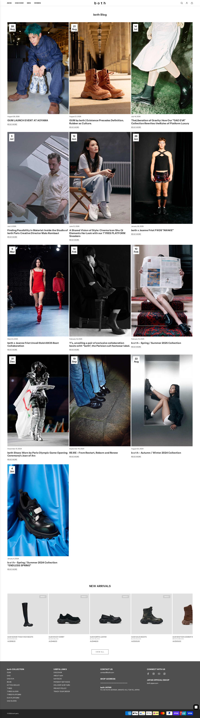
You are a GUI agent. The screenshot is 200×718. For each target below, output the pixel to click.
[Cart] (191, 3)
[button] (11, 618)
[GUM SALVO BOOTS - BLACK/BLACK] (151, 614)
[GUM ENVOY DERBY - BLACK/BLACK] (69, 614)
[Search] (181, 3)
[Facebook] (148, 673)
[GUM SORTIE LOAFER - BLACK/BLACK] (110, 614)
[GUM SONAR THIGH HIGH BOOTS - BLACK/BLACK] (27, 614)
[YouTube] (159, 673)
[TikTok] (164, 673)
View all (100, 652)
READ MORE (12, 124)
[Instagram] (153, 673)
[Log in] (186, 3)
